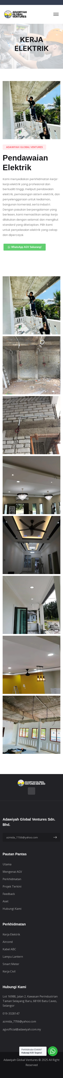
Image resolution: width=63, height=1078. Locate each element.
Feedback (9, 894)
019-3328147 (11, 1013)
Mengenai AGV (12, 872)
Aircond (8, 942)
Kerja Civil (9, 971)
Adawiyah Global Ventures (21, 1060)
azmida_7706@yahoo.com (19, 1021)
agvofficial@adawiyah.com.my (22, 1029)
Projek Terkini (12, 886)
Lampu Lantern (13, 957)
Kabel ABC (9, 949)
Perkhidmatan (12, 879)
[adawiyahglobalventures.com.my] (16, 14)
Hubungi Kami (12, 909)
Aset (5, 901)
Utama (7, 864)
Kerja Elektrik (11, 934)
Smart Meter (11, 964)
